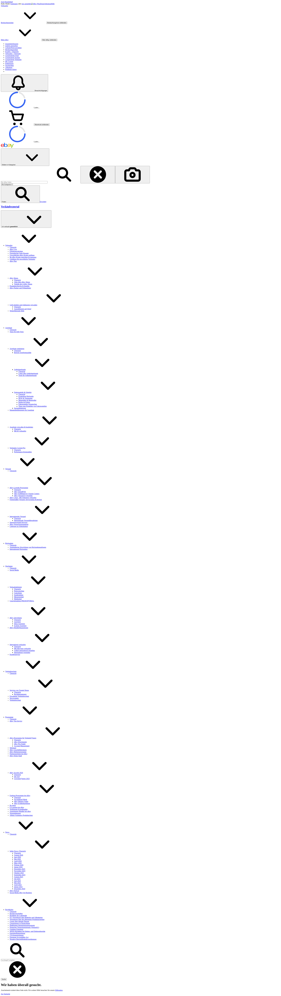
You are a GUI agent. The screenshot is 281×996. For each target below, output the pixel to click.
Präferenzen (9, 63)
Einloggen (14, 4)
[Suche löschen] (97, 174)
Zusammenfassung (11, 44)
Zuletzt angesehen (11, 46)
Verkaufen (4, 6)
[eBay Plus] (35, 4)
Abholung (47, 4)
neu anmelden (26, 4)
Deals (42, 4)
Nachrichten (9, 65)
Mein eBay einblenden (49, 40)
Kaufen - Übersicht (12, 52)
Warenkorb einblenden (42, 124)
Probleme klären (11, 69)
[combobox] (24, 182)
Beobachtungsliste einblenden (56, 23)
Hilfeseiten (59, 990)
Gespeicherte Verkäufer (13, 60)
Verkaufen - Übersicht (13, 54)
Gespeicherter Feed (12, 56)
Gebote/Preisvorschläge (13, 48)
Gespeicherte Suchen (12, 58)
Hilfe (53, 4)
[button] (20, 194)
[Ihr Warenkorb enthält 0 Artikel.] (17, 124)
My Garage (9, 62)
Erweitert (43, 202)
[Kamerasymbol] (132, 174)
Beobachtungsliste (11, 50)
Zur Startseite (5, 994)
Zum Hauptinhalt (7, 2)
